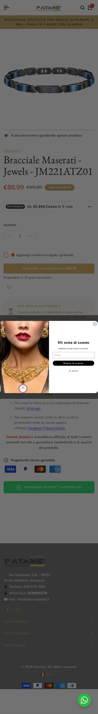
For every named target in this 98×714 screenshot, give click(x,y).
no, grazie (73, 371)
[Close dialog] (95, 324)
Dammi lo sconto (73, 363)
